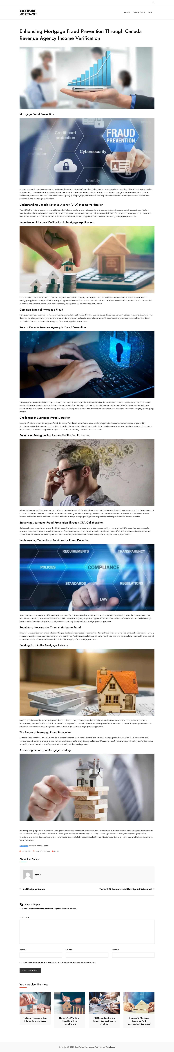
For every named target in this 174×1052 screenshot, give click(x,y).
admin (38, 874)
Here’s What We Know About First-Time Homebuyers (69, 1020)
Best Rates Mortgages (28, 12)
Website (115, 950)
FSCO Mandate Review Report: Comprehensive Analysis (104, 1020)
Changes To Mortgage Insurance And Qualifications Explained (138, 1020)
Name (23, 950)
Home (127, 12)
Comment (25, 917)
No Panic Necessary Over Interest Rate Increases (35, 1019)
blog (150, 12)
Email (69, 950)
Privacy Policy (138, 12)
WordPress (110, 1047)
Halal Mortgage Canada (33, 889)
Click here (24, 845)
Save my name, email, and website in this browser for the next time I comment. (59, 962)
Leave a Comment (43, 851)
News (56, 851)
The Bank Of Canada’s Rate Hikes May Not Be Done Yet (125, 889)
